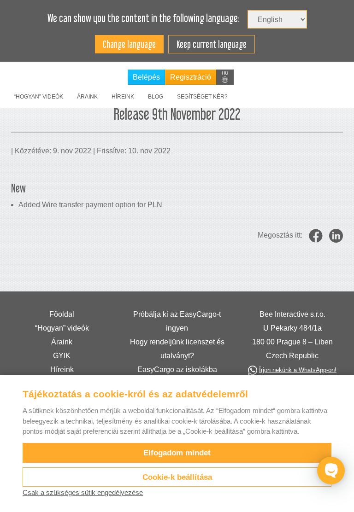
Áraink (87, 96)
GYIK (62, 356)
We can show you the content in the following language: (143, 18)
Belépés (146, 77)
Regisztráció (190, 77)
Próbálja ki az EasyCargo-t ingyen (177, 321)
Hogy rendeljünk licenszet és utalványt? (177, 349)
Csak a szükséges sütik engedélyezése (83, 492)
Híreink (123, 96)
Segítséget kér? (202, 96)
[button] (225, 77)
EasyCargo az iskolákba (177, 369)
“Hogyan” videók (38, 96)
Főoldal (61, 314)
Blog (155, 96)
